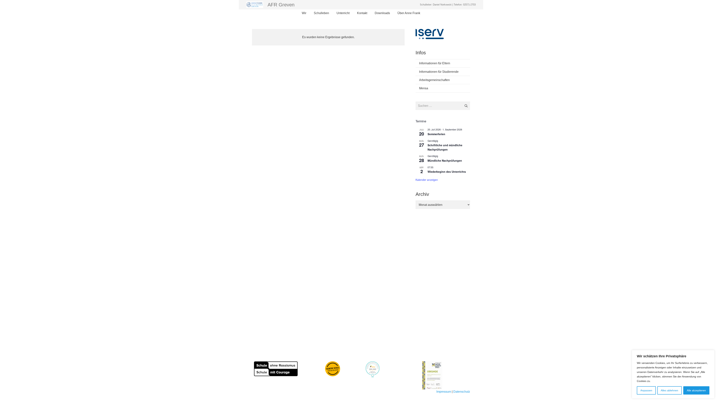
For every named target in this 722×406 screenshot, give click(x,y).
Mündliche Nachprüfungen (445, 160)
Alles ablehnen (669, 390)
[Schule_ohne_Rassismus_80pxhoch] (276, 368)
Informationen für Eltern (434, 63)
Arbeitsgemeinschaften (434, 80)
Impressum (443, 391)
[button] (308, 13)
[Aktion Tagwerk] (332, 368)
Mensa (423, 88)
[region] (673, 374)
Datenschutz (461, 391)
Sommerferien (436, 134)
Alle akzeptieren (696, 390)
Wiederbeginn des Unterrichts (447, 171)
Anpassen (646, 390)
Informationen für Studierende (439, 71)
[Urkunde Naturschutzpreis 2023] (446, 375)
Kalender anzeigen (427, 180)
